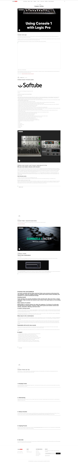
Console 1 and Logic (22, 34)
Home (37, 4)
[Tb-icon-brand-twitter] (46, 455)
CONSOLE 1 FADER (22, 253)
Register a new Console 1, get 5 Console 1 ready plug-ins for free (32, 165)
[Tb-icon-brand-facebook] (45, 455)
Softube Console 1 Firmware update (26, 79)
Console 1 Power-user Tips (24, 369)
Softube (19, 33)
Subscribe (58, 453)
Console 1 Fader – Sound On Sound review (27, 220)
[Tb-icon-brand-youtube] (49, 455)
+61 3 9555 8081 (20, 451)
